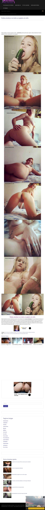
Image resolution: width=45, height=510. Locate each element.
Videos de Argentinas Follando (17, 468)
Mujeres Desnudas (32, 332)
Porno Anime (5, 435)
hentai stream (5, 443)
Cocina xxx (5, 333)
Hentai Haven (5, 420)
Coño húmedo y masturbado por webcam (20, 344)
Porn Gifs (5, 434)
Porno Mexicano (6, 437)
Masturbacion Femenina (19, 333)
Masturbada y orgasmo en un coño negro (19, 474)
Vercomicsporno (35, 5)
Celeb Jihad (5, 422)
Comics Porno (5, 426)
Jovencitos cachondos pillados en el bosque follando (21, 480)
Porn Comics (5, 447)
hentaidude (5, 441)
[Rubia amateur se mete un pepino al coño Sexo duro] (8, 1)
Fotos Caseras (25, 5)
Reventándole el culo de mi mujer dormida (19, 493)
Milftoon (4, 430)
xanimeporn (5, 445)
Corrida (8, 333)
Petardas (5, 8)
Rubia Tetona (26, 333)
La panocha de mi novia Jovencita (18, 487)
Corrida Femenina (12, 333)
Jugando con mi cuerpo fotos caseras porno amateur (21, 461)
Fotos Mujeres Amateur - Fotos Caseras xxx (16, 332)
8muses (4, 428)
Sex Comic (5, 432)
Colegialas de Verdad (8, 5)
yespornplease (6, 439)
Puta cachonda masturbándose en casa (31, 344)
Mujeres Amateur (26, 332)
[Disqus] (22, 363)
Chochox (4, 424)
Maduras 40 (18, 5)
